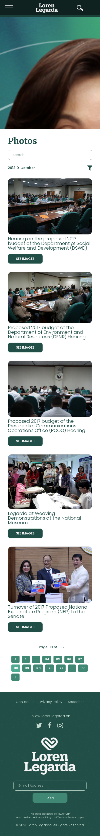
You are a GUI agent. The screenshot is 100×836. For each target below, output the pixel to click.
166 (82, 668)
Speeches (76, 701)
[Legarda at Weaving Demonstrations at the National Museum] (50, 482)
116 (69, 659)
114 (47, 659)
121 (49, 668)
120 (38, 668)
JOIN (50, 797)
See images (25, 258)
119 (27, 668)
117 (80, 659)
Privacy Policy (51, 701)
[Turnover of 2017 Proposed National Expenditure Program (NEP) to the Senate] (50, 576)
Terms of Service (66, 817)
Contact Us (25, 701)
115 (58, 659)
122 (60, 668)
